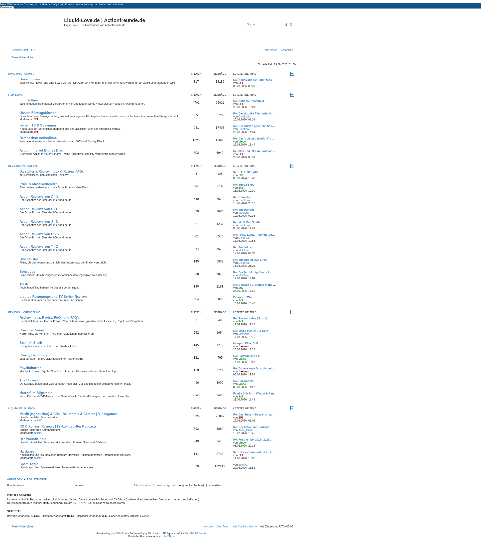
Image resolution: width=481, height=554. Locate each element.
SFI (240, 82)
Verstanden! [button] (7, 7)
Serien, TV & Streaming (38, 125)
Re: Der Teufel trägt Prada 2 (251, 272)
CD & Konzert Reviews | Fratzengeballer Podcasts (58, 426)
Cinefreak (244, 116)
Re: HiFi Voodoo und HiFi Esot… (254, 452)
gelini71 (38, 420)
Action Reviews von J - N (39, 221)
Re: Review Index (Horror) (250, 318)
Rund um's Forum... (21, 73)
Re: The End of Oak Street (250, 259)
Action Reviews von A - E (39, 196)
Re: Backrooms (243, 380)
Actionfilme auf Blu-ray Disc (41, 150)
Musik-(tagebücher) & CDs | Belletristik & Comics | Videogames (68, 414)
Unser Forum (30, 79)
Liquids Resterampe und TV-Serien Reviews (53, 297)
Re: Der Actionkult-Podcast (251, 427)
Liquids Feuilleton (21, 408)
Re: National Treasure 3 (248, 100)
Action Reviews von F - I (38, 209)
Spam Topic (29, 464)
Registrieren (37, 479)
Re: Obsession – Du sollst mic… (254, 368)
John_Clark (245, 430)
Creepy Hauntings (33, 355)
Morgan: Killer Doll (245, 343)
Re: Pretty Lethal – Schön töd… (254, 234)
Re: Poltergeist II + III (246, 355)
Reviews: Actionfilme (23, 166)
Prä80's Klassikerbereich (39, 184)
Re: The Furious (244, 209)
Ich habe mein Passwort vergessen (155, 485)
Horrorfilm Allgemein (36, 393)
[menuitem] (33, 50)
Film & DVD (15, 94)
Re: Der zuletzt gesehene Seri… (254, 125)
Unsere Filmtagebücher (38, 113)
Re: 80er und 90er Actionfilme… (254, 151)
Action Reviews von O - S (39, 234)
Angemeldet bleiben (191, 485)
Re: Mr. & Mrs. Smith (246, 222)
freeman (243, 346)
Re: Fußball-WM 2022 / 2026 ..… (253, 439)
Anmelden (15, 479)
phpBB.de (169, 536)
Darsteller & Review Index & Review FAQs (52, 171)
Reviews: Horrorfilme (24, 312)
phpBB (115, 533)
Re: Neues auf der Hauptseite (252, 79)
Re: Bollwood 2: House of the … (254, 284)
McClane (243, 212)
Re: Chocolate (242, 197)
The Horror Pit (31, 380)
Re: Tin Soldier (243, 247)
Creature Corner (32, 330)
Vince (242, 141)
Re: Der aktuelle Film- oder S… (253, 113)
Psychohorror (30, 368)
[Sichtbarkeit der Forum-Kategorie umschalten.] (292, 74)
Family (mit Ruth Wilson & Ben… (255, 393)
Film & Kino (29, 100)
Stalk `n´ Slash (31, 343)
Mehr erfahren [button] (114, 4)
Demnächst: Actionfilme (38, 138)
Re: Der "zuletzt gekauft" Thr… (253, 138)
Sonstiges (27, 271)
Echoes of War (242, 297)
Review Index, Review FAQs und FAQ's (49, 318)
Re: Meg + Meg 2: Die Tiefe (250, 330)
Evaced (145, 515)
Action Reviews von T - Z (39, 246)
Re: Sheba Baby (243, 184)
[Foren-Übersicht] (36, 28)
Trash (24, 284)
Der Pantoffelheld (33, 439)
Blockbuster (29, 259)
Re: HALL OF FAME (246, 172)
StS (240, 175)
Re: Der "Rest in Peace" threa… (253, 414)
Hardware (27, 451)
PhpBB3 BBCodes (195, 533)
